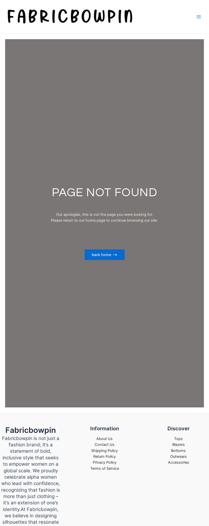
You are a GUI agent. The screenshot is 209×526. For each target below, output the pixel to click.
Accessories (178, 462)
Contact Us (104, 444)
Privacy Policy (104, 462)
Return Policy (104, 456)
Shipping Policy (104, 450)
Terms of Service (104, 468)
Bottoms (178, 450)
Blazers (178, 444)
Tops (178, 438)
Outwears (178, 456)
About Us (104, 438)
